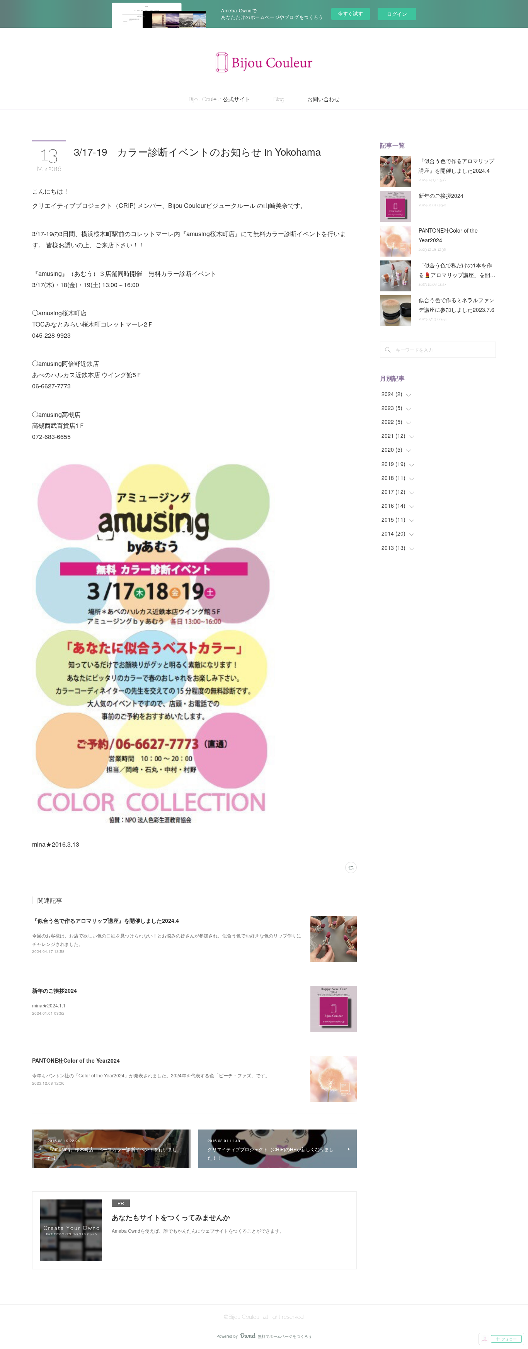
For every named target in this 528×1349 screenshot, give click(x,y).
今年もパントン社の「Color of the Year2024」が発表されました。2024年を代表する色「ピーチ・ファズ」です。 (151, 1075)
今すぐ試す (350, 13)
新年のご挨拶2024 (54, 990)
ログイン (397, 13)
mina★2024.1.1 (49, 1005)
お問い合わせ (323, 99)
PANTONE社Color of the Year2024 (76, 1060)
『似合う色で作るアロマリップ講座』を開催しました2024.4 (105, 920)
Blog (278, 99)
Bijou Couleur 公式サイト (219, 99)
